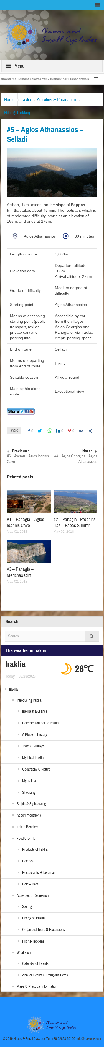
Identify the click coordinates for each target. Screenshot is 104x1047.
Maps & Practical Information (37, 986)
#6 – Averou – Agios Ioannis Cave (28, 456)
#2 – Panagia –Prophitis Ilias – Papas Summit (74, 522)
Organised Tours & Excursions (43, 929)
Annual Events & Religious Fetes (45, 975)
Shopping (28, 792)
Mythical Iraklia (33, 757)
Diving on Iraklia (33, 918)
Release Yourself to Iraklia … (42, 723)
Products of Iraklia (34, 849)
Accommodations (29, 815)
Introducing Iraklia (29, 700)
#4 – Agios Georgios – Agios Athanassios (75, 456)
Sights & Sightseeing (31, 803)
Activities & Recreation (56, 100)
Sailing (27, 906)
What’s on (24, 952)
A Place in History (34, 734)
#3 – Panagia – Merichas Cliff (20, 572)
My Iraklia (29, 781)
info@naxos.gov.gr (89, 1039)
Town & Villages (33, 746)
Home (9, 100)
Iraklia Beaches (27, 827)
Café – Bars (30, 884)
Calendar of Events (35, 963)
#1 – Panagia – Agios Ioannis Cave (25, 522)
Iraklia (26, 100)
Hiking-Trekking (17, 112)
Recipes (28, 861)
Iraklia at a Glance (34, 711)
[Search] (92, 636)
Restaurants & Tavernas (38, 872)
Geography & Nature (36, 769)
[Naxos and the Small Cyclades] (52, 35)
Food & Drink (26, 838)
